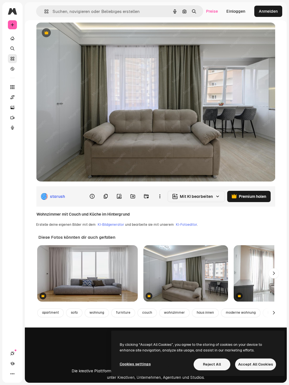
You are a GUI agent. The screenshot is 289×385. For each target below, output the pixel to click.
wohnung (96, 312)
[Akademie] (12, 363)
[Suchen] (12, 48)
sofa (74, 312)
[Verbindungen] (12, 353)
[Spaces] (12, 97)
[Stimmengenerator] (12, 127)
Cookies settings (135, 364)
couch (147, 312)
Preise (212, 11)
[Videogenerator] (12, 117)
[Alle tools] (12, 87)
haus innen (205, 312)
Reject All (212, 364)
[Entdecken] (12, 68)
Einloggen (235, 11)
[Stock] (12, 58)
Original (72, 33)
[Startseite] (12, 38)
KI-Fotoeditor (186, 224)
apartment (50, 312)
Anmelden (268, 11)
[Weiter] (274, 273)
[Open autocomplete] (44, 11)
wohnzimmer (174, 312)
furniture (123, 312)
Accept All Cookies (255, 364)
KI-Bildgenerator (111, 224)
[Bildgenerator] (12, 107)
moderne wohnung (241, 312)
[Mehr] (12, 373)
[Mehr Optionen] (159, 196)
